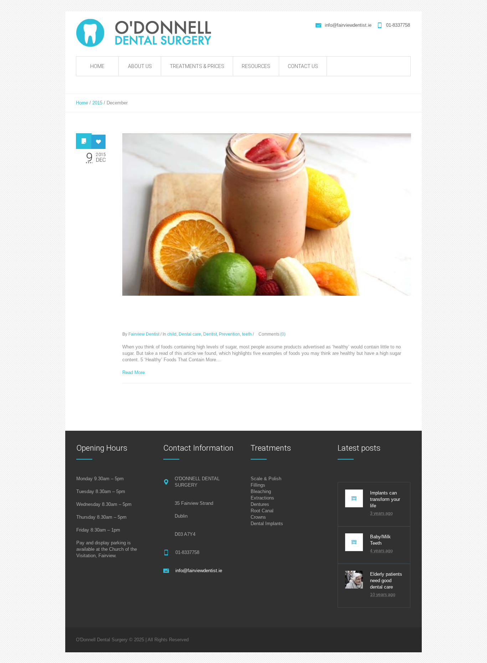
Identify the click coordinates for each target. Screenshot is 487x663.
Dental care (190, 334)
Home (82, 102)
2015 (97, 102)
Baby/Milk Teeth (380, 540)
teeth (247, 334)
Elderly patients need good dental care (386, 580)
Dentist (210, 334)
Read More (133, 372)
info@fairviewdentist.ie (348, 25)
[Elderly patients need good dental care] (354, 580)
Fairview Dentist (143, 334)
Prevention (229, 334)
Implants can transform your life (385, 499)
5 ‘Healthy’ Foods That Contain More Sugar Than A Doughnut (247, 315)
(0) (283, 334)
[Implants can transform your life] (354, 498)
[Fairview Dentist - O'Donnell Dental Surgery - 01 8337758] (148, 33)
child (171, 334)
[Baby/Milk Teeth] (354, 542)
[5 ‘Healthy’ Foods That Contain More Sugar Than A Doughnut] (266, 214)
